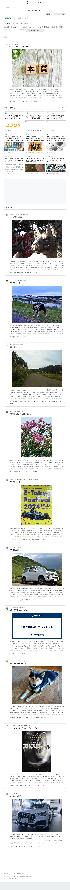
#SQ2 (15, 846)
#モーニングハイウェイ (38, 401)
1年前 (21, 344)
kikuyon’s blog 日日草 (14, 411)
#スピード (22, 539)
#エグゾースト (22, 846)
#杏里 (29, 401)
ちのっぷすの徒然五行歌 (15, 607)
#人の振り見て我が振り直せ (38, 717)
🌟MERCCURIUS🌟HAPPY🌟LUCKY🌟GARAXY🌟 (21, 479)
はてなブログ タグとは (9, 876)
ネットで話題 (17, 18)
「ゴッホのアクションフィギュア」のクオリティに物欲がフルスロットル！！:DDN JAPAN (35, 116)
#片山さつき (19, 337)
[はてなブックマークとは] (14, 108)
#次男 (53, 101)
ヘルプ (17, 876)
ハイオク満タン (13, 547)
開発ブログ (22, 876)
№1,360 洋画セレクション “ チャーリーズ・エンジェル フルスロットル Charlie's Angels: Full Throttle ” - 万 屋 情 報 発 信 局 (35, 138)
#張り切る (12, 101)
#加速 (43, 539)
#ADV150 (12, 717)
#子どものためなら (35, 101)
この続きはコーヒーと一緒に (16, 214)
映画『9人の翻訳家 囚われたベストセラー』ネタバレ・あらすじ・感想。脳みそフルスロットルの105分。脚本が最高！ (14, 138)
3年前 (19, 547)
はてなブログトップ (30, 876)
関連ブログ (27, 18)
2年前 (23, 411)
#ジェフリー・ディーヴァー (42, 785)
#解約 (11, 403)
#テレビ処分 (23, 401)
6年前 (19, 793)
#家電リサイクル (14, 401)
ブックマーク (9, 113)
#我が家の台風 (18, 471)
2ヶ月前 (21, 44)
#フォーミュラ (30, 539)
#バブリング (30, 846)
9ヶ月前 (26, 214)
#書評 (21, 785)
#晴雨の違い (20, 272)
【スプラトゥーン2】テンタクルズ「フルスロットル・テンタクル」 (55, 160)
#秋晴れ (27, 272)
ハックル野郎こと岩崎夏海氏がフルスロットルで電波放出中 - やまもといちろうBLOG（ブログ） (14, 116)
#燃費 (21, 600)
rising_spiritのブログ (14, 344)
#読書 (11, 785)
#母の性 (27, 101)
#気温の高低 (12, 272)
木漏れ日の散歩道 (13, 44)
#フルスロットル (46, 101)
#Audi (11, 846)
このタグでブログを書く (59, 14)
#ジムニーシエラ (14, 600)
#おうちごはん (20, 101)
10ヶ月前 (24, 280)
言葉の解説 (8, 18)
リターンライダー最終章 (15, 280)
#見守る (35, 471)
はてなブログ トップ (10, 7)
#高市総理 (12, 337)
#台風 (11, 471)
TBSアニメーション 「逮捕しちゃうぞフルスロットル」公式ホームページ (14, 160)
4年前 (28, 725)
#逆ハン (28, 717)
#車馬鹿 (26, 600)
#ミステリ (16, 785)
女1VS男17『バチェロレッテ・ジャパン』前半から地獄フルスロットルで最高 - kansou (35, 160)
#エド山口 (48, 401)
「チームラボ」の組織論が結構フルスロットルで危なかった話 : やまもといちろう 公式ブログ (56, 116)
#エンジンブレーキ (34, 600)
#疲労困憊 (22, 653)
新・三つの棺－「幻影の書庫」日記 (17, 725)
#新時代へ (38, 539)
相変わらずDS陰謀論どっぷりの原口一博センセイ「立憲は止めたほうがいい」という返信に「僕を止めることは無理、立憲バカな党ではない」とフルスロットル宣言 (56, 138)
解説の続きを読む (34, 30)
